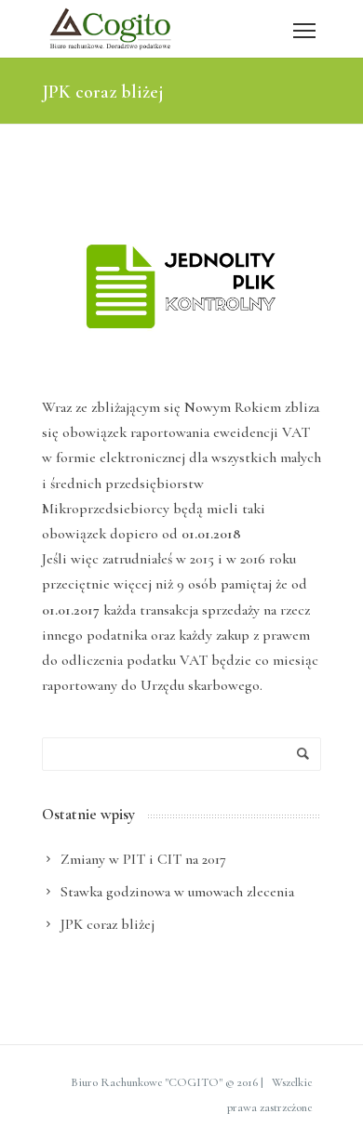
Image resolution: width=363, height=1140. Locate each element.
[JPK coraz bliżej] (181, 286)
